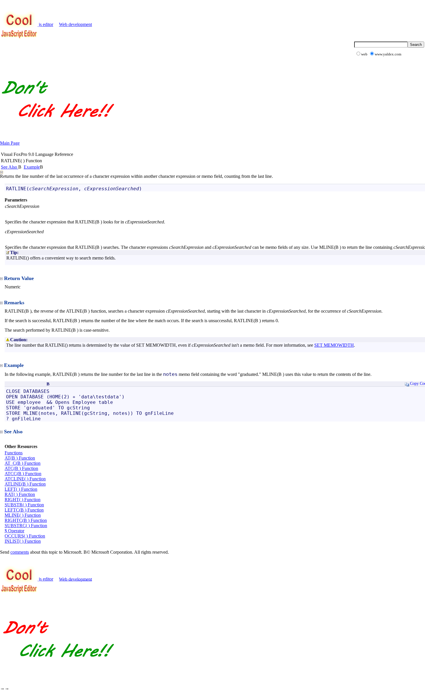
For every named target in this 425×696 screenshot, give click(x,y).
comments (19, 552)
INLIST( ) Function (23, 541)
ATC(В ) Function (21, 468)
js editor (45, 24)
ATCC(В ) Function (23, 473)
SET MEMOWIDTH (334, 345)
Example (32, 167)
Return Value (19, 278)
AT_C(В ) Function (22, 463)
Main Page (10, 143)
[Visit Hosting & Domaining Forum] (57, 123)
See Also (9, 167)
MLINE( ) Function (23, 515)
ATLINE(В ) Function (25, 484)
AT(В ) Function (20, 458)
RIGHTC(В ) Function (26, 520)
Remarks (14, 302)
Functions (14, 452)
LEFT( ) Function (21, 489)
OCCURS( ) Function (25, 535)
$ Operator (14, 530)
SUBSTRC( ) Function (26, 525)
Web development (75, 24)
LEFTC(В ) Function (24, 509)
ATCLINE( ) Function (25, 478)
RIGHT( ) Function (22, 499)
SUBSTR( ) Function (24, 504)
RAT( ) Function (20, 494)
